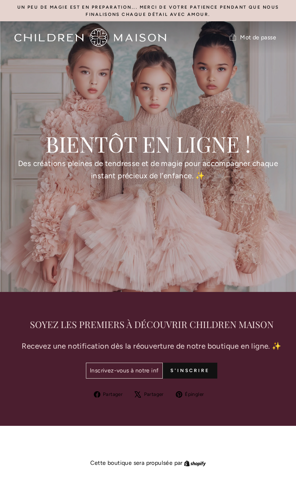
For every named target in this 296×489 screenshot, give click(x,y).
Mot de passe (258, 37)
